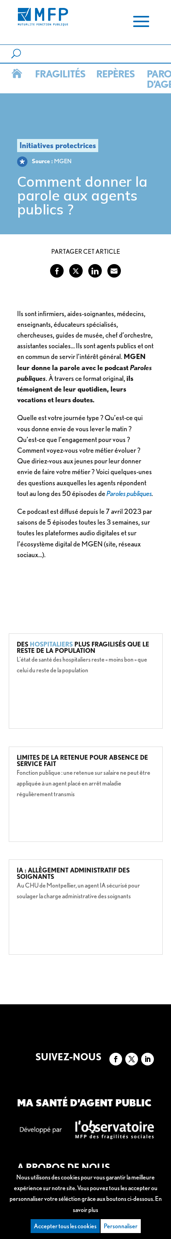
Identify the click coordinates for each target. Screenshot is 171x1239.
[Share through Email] (114, 270)
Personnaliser (121, 1226)
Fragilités (59, 74)
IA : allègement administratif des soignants (73, 873)
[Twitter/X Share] (76, 270)
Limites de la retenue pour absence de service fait (82, 761)
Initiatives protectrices (57, 145)
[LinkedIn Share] (95, 270)
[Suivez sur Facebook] (115, 1059)
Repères (114, 74)
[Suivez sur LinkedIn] (147, 1059)
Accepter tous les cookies (65, 1226)
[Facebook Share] (56, 270)
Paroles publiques (129, 493)
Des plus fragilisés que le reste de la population (83, 647)
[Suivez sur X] (131, 1059)
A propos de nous (63, 1167)
